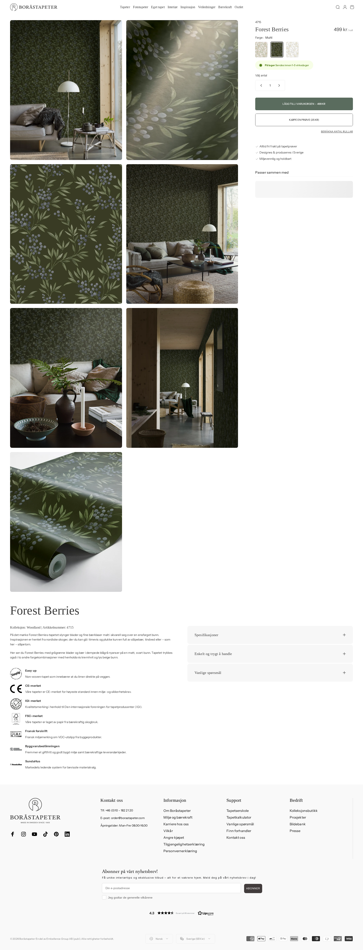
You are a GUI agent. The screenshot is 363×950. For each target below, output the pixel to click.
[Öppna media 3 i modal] (66, 234)
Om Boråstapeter (177, 810)
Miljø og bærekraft (178, 817)
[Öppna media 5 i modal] (66, 378)
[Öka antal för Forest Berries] (280, 85)
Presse (295, 831)
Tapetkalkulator (238, 817)
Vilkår (168, 831)
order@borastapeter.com (128, 818)
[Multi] (261, 49)
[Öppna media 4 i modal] (182, 234)
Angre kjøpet (173, 837)
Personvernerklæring (180, 851)
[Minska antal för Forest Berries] (260, 85)
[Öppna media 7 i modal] (66, 522)
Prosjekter (298, 817)
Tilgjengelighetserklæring (184, 844)
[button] (181, 913)
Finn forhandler (238, 831)
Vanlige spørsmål (240, 824)
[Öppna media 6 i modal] (182, 378)
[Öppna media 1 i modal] (66, 90)
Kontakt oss (235, 837)
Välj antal (261, 75)
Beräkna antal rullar (337, 131)
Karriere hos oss (176, 824)
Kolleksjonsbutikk (304, 810)
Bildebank (298, 824)
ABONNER (253, 888)
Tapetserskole (237, 810)
